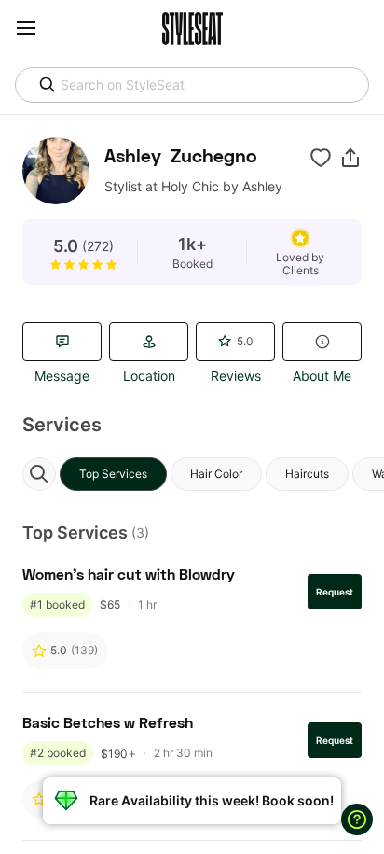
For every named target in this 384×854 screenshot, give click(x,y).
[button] (350, 158)
